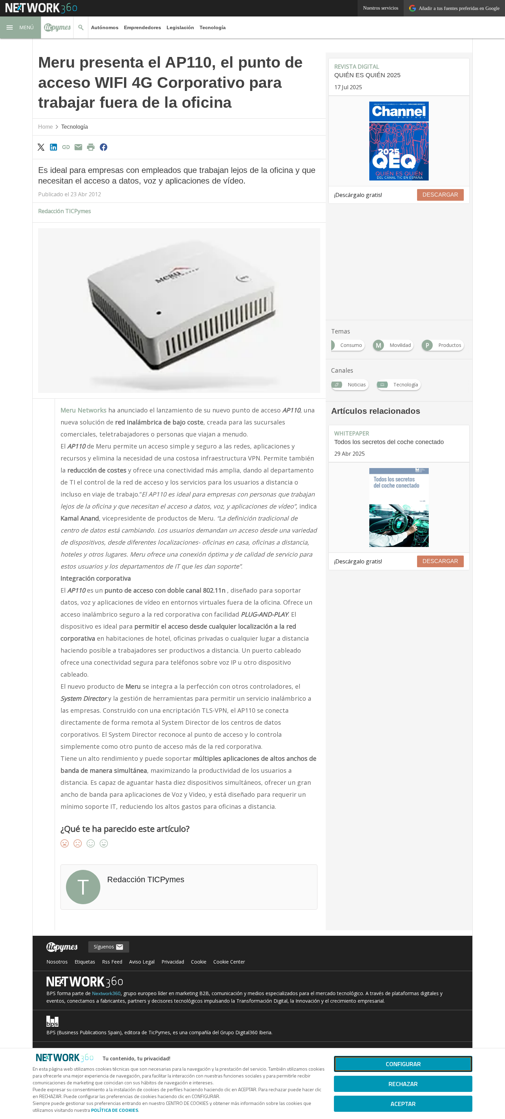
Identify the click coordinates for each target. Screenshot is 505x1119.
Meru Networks (83, 410)
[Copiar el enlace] (65, 147)
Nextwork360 (106, 993)
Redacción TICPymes (64, 211)
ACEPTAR (403, 1103)
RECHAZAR (403, 1083)
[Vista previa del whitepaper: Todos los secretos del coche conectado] (399, 507)
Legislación (180, 27)
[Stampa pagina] (91, 147)
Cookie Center (229, 961)
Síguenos (104, 946)
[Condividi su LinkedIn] (53, 147)
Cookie (198, 961)
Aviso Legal (142, 961)
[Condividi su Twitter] (40, 147)
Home (45, 127)
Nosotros (57, 961)
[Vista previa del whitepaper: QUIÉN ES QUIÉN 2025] (399, 141)
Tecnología (213, 27)
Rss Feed (112, 961)
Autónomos (105, 27)
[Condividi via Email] (78, 147)
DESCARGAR (440, 195)
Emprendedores (142, 27)
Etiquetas (85, 961)
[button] (20, 27)
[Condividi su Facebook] (103, 147)
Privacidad (172, 961)
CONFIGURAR (403, 1064)
